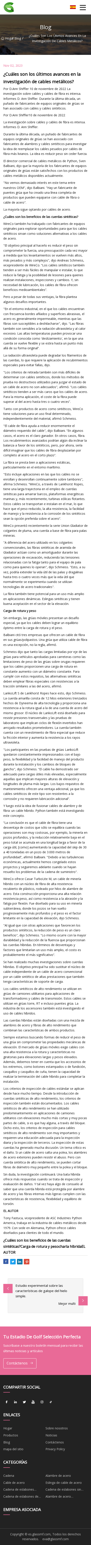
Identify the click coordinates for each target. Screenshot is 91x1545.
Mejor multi (67, 1303)
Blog (17, 38)
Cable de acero (14, 1482)
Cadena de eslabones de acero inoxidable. (20, 1497)
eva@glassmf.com (55, 1539)
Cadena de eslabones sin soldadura (63, 1490)
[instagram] (42, 1402)
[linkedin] (15, 1402)
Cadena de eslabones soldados (18, 1490)
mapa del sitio (13, 1449)
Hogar (8, 38)
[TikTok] (50, 1402)
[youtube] (33, 1402)
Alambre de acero (58, 1475)
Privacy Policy (55, 1449)
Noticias (51, 1435)
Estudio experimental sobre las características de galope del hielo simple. (41, 1290)
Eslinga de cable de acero (64, 1482)
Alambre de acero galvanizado (58, 1497)
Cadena (8, 1475)
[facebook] (6, 1402)
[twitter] (24, 1402)
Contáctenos (17, 1363)
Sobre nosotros (57, 1428)
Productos (10, 1435)
